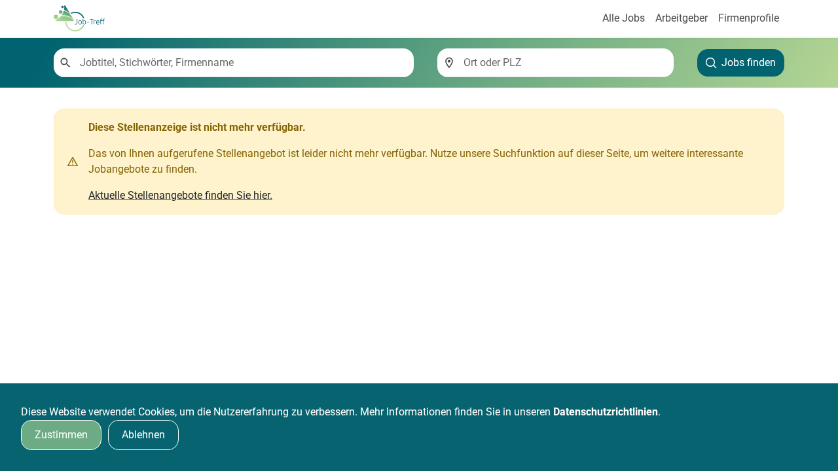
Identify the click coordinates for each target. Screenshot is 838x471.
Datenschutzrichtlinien (605, 412)
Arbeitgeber (681, 18)
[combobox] (241, 63)
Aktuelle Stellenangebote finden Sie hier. (180, 195)
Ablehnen (143, 434)
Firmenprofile (748, 18)
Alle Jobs (623, 18)
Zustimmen (61, 434)
